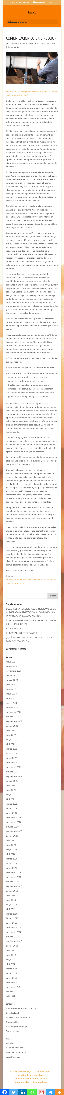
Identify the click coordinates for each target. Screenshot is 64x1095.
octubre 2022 (12, 716)
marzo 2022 (11, 749)
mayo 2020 (11, 849)
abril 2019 (10, 909)
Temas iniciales (13, 1031)
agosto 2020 (12, 836)
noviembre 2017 (13, 987)
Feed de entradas (14, 1047)
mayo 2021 (11, 794)
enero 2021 (11, 813)
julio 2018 (10, 950)
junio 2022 (11, 735)
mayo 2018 (11, 959)
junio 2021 (11, 790)
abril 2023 (10, 698)
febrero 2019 (12, 918)
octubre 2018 (12, 937)
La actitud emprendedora (18, 1017)
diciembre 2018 (13, 927)
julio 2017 (10, 996)
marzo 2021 (11, 804)
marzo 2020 (11, 859)
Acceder (10, 1043)
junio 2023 (11, 689)
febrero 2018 (12, 973)
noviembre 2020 (13, 822)
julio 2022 (10, 730)
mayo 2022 (11, 739)
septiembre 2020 (14, 831)
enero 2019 (11, 923)
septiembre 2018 (14, 941)
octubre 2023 (12, 675)
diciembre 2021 (13, 762)
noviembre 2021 (13, 767)
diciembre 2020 (13, 817)
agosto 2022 (12, 726)
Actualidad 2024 (13, 628)
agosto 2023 (12, 680)
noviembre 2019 (13, 877)
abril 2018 (10, 964)
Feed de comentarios (16, 1052)
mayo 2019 (11, 904)
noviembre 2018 (13, 932)
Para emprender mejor (45, 43)
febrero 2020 (12, 863)
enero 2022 (11, 758)
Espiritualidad (12, 1013)
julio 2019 (10, 895)
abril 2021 (10, 799)
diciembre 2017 (13, 982)
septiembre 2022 (14, 721)
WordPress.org (13, 1057)
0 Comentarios (13, 47)
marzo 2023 (11, 703)
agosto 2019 (12, 891)
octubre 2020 (12, 827)
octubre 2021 (12, 772)
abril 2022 (10, 744)
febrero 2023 (12, 707)
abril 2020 (10, 854)
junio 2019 (11, 900)
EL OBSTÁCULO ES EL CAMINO (21, 633)
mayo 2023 (11, 694)
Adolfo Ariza (15, 43)
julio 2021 (10, 785)
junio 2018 (11, 955)
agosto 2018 (12, 946)
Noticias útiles (12, 1022)
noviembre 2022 (13, 712)
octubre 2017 (12, 991)
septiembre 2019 (14, 886)
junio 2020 (11, 845)
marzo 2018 (11, 968)
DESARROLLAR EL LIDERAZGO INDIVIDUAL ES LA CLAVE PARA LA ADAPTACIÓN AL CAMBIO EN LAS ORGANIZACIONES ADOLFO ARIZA (30, 612)
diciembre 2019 (13, 872)
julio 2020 (10, 840)
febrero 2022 (12, 753)
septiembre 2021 (14, 776)
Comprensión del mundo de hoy (21, 1008)
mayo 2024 (11, 662)
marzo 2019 (11, 914)
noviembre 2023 (13, 671)
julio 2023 (10, 684)
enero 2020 (11, 868)
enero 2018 (11, 978)
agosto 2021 (12, 781)
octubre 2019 (12, 881)
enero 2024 (11, 666)
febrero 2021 (12, 808)
